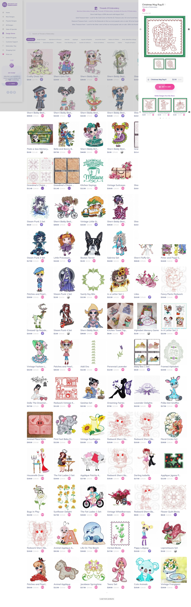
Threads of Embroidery (149, 7)
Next (189, 29)
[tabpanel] (149, 107)
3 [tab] (166, 118)
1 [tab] (160, 118)
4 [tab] (169, 118)
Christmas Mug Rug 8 (158, 79)
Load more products (107, 599)
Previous (140, 29)
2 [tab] (163, 118)
